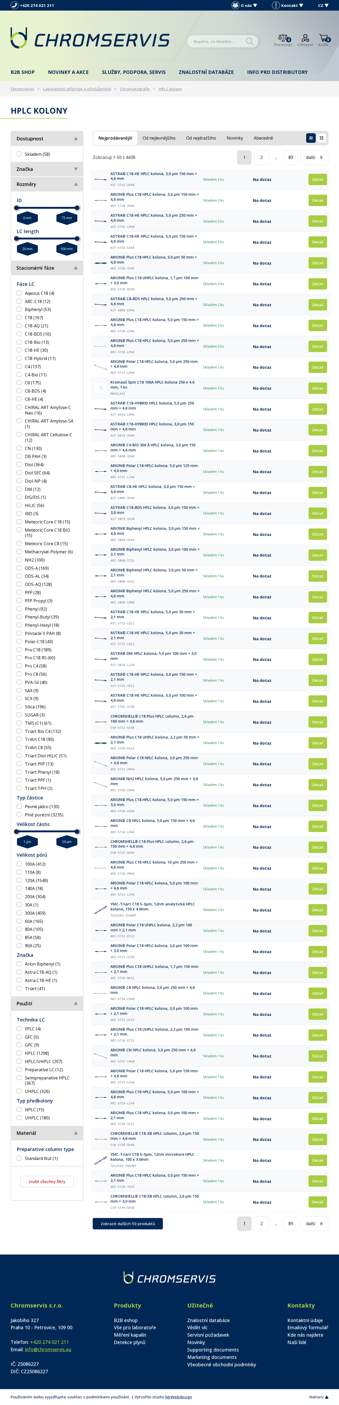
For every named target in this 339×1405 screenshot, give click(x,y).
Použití (24, 1003)
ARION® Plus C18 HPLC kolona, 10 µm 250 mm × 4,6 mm (154, 865)
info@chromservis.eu (48, 1349)
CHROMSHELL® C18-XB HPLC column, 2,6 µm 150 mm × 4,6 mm (154, 1136)
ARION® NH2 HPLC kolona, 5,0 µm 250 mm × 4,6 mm (154, 781)
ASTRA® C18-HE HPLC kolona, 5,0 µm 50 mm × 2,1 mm (152, 614)
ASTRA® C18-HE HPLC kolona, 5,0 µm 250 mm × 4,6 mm (153, 218)
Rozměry (26, 184)
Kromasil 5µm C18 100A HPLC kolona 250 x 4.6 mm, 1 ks (152, 385)
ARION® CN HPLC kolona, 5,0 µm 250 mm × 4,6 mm (152, 1052)
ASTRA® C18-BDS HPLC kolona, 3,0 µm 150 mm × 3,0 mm (154, 510)
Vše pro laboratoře (135, 1327)
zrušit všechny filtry (47, 1181)
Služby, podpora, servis (134, 72)
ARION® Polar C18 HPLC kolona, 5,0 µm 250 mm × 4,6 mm (154, 364)
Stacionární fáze (35, 268)
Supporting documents (213, 1349)
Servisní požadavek (208, 1335)
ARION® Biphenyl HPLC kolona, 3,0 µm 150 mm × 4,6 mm (155, 531)
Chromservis (22, 88)
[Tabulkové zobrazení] (311, 138)
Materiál (26, 1133)
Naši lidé (296, 1342)
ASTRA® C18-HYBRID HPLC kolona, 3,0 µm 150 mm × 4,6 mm (152, 427)
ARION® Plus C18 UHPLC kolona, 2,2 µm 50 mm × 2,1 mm (154, 740)
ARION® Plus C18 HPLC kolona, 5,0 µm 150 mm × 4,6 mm (154, 322)
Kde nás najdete (305, 1335)
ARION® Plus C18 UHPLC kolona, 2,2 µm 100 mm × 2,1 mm (154, 1032)
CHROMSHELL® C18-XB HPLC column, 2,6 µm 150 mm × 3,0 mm (154, 1199)
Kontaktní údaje (305, 1320)
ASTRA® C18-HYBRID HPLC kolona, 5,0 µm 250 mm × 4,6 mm (152, 406)
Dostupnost (29, 138)
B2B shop (23, 72)
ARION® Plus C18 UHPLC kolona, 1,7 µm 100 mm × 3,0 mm (154, 280)
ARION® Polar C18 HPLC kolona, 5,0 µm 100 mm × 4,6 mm (154, 886)
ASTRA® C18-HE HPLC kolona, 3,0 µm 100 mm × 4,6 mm (153, 698)
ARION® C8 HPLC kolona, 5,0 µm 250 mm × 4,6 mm (152, 990)
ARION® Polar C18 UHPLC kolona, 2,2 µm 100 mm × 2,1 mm (151, 927)
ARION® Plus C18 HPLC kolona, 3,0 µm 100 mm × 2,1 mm (154, 1115)
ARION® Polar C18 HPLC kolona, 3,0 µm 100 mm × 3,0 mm (154, 948)
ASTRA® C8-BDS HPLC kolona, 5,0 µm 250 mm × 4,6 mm (153, 301)
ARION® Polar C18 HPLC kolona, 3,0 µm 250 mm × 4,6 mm (154, 760)
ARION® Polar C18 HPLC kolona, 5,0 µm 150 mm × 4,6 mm (154, 1073)
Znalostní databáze (206, 72)
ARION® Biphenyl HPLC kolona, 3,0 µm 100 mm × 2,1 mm (155, 552)
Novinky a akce (68, 72)
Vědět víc (197, 1327)
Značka (24, 169)
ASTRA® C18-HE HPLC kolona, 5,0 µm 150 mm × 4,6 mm (153, 239)
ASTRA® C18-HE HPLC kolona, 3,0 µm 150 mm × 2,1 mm (153, 677)
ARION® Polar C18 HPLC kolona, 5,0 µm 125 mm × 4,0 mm (154, 468)
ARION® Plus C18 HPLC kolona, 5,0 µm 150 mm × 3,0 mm (154, 802)
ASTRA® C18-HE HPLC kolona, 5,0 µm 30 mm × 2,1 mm (152, 635)
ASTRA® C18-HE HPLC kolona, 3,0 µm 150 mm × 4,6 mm (153, 176)
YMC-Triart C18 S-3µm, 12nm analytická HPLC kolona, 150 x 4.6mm (152, 907)
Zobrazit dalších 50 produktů (128, 1223)
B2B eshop (126, 1320)
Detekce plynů (129, 1342)
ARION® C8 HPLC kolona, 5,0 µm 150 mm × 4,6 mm (152, 823)
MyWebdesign (178, 1396)
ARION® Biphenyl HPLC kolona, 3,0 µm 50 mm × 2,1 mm (154, 572)
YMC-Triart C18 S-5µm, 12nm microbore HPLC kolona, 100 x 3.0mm (152, 1157)
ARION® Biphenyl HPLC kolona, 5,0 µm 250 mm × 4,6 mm (155, 593)
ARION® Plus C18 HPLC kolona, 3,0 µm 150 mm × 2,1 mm (154, 1178)
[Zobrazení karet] (321, 138)
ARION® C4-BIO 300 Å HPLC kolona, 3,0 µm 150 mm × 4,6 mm (152, 447)
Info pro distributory (277, 72)
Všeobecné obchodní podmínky (221, 1364)
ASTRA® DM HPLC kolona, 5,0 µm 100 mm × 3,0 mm (153, 656)
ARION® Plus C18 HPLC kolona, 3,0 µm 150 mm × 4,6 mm (154, 197)
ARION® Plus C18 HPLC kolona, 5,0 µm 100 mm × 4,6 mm (154, 1094)
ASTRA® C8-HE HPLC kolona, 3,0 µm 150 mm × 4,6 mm (152, 489)
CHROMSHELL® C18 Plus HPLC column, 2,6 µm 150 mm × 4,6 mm (152, 844)
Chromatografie (135, 88)
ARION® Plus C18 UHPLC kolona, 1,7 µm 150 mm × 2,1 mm (154, 969)
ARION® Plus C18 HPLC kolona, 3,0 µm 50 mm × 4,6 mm (153, 260)
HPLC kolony (170, 88)
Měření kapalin (130, 1335)
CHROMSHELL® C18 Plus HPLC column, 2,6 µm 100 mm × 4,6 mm (152, 719)
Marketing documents (212, 1357)
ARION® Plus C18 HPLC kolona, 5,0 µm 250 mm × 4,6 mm (154, 343)
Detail (317, 179)
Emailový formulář (307, 1327)
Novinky (196, 1342)
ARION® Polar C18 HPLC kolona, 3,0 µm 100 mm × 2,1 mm (154, 1011)
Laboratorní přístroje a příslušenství (77, 88)
